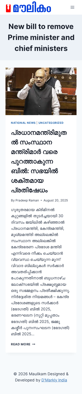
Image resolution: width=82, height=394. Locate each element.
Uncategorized (51, 122)
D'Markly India (54, 380)
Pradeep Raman (27, 200)
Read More (23, 344)
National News (23, 122)
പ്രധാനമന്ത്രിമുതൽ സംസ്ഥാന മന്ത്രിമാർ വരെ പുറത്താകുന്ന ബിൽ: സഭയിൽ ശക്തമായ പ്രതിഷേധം (39, 161)
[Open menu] (72, 7)
